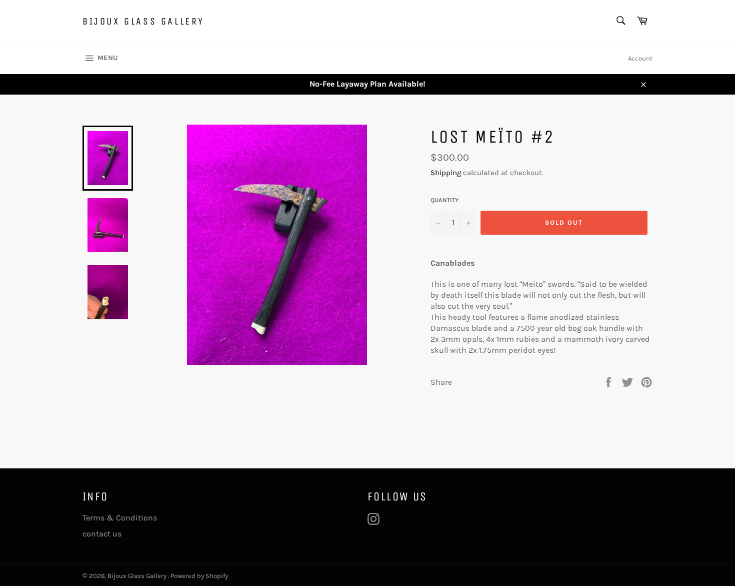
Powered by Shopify (199, 575)
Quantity (444, 200)
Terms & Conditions (119, 517)
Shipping (445, 172)
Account (640, 58)
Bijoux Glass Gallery (143, 21)
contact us (102, 533)
